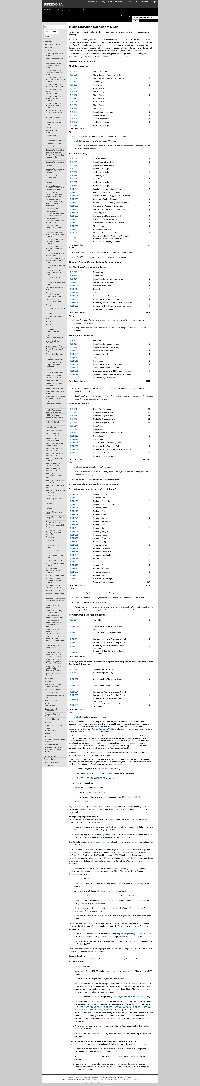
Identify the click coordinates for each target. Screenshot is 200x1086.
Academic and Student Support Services (53, 685)
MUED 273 (73, 565)
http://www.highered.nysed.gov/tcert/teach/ (134, 934)
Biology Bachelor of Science (53, 131)
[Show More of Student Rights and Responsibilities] (44, 728)
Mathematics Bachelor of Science (55, 393)
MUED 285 (73, 575)
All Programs (69, 10)
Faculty (48, 737)
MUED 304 (73, 639)
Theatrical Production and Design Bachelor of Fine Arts (55, 601)
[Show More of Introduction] (44, 47)
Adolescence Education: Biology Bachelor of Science (55, 66)
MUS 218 (73, 165)
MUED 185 (73, 525)
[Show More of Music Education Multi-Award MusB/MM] (44, 443)
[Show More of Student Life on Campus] (44, 725)
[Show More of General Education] (44, 718)
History (48, 369)
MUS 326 (73, 186)
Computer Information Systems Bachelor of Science (54, 272)
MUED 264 (73, 555)
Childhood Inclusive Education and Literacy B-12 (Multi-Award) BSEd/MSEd (55, 203)
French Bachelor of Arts (54, 354)
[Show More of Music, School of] (44, 426)
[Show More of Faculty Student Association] (44, 708)
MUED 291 (73, 213)
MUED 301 (73, 296)
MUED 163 (73, 501)
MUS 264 (73, 78)
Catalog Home (49, 759)
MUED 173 (73, 515)
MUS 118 (73, 112)
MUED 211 (73, 292)
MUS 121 (73, 85)
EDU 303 (72, 237)
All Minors (49, 678)
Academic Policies (52, 693)
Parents (102, 1077)
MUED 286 (73, 579)
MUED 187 (73, 531)
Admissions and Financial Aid (54, 697)
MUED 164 (73, 504)
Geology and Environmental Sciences (55, 358)
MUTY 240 (73, 233)
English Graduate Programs (52, 342)
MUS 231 (73, 82)
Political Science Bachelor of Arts (55, 518)
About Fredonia (105, 1079)
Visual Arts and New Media (53, 607)
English (49, 335)
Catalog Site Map (51, 762)
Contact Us (116, 1079)
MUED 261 (73, 545)
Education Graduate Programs (53, 325)
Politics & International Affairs (54, 513)
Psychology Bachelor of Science (54, 546)
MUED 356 (73, 226)
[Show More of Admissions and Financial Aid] (44, 695)
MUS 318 (73, 276)
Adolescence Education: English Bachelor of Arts (55, 85)
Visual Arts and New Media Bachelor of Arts (54, 617)
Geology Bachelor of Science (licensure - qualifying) (53, 364)
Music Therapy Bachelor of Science (55, 481)
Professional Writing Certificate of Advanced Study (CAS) (54, 532)
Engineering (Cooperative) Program (54, 331)
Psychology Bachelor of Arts (54, 541)
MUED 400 (73, 229)
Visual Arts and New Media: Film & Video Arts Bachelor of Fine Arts (55, 647)
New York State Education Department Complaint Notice (54, 750)
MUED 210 (73, 289)
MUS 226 (73, 172)
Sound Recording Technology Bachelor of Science (54, 570)
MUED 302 (73, 299)
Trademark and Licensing (130, 1079)
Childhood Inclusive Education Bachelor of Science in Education (54, 195)
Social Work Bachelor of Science (55, 564)
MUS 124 (73, 95)
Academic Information (53, 689)
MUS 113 (73, 341)
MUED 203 (73, 282)
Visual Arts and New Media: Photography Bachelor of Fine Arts (53, 661)
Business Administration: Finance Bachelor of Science (55, 157)
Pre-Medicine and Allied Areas (55, 526)
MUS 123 (73, 92)
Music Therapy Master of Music (55, 486)
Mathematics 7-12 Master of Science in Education (55, 398)
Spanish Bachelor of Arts (55, 575)
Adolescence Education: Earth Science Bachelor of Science (55, 79)
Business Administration (55, 147)
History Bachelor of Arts (54, 372)
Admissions (92, 2)
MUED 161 (73, 494)
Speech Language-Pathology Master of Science (53, 580)
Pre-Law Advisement (53, 522)
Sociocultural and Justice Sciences (55, 556)
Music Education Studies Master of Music (55, 454)
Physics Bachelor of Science (53, 508)
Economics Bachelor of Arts (54, 317)
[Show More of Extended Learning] (44, 700)
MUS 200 (73, 159)
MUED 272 (73, 562)
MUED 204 (73, 286)
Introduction (49, 47)
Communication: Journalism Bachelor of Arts (54, 227)
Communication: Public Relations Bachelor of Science (54, 241)
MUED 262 (73, 548)
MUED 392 (73, 306)
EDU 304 (72, 242)
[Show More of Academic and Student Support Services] (44, 684)
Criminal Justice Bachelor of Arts (55, 283)
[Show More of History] (44, 369)
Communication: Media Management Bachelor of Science (55, 234)
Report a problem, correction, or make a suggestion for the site (100, 1082)
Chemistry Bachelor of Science (54, 182)
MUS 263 (73, 75)
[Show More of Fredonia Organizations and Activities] (44, 703)
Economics (50, 313)
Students (118, 2)
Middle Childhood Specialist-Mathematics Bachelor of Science (54, 417)
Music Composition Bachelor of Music (53, 434)
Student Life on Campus (54, 725)
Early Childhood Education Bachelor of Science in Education (54, 294)
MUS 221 (73, 98)
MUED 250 (73, 192)
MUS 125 (73, 122)
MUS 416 (73, 347)
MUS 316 (73, 673)
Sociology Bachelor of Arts (55, 560)
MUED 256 (73, 209)
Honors (48, 722)
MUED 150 (73, 189)
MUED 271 (73, 558)
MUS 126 (73, 125)
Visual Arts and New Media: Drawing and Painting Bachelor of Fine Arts (55, 639)
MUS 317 (73, 272)
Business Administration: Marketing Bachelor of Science (55, 171)
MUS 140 (73, 423)
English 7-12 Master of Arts (54, 350)
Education (49, 321)
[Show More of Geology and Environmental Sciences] (44, 357)
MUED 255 (73, 206)
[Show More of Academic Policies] (44, 692)
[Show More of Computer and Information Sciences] (44, 265)
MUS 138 (73, 416)
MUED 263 (73, 552)
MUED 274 (73, 568)
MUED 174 (73, 518)
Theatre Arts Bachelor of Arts (55, 595)
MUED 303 (73, 219)
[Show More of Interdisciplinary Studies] (44, 380)
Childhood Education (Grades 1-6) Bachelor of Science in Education (55, 188)
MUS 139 (73, 419)
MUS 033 (73, 409)
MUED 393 (73, 647)
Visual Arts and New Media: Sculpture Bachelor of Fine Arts (53, 668)
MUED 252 (73, 199)
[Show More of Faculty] (44, 736)
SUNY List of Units (52, 745)
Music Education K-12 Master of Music (54, 449)
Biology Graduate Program (52, 137)
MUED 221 (73, 535)
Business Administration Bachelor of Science (55, 151)
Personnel (49, 733)
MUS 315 (73, 669)
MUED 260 (73, 542)
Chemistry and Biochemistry (51, 177)
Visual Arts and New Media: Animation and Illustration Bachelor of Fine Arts (54, 623)
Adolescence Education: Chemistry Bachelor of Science (55, 73)
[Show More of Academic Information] (44, 689)
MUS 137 (73, 412)
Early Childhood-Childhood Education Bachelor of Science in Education (54, 302)
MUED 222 (73, 538)
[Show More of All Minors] (44, 678)
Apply (103, 2)
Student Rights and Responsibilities (52, 729)
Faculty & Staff (131, 2)
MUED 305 (73, 643)
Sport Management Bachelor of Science (53, 586)
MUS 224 (73, 109)
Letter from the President (54, 44)
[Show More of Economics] (44, 313)
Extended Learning (52, 701)
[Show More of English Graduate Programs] (44, 340)
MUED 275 (73, 572)
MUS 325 (73, 182)
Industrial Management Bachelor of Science (54, 376)
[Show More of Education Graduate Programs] (44, 324)
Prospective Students (91, 1077)
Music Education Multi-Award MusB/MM (54, 444)
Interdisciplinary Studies (55, 381)
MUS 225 (73, 169)
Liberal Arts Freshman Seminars (54, 385)
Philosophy (50, 496)
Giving (129, 1077)
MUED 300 (73, 216)
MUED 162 (73, 498)
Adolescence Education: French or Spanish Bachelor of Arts (55, 91)
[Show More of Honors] (44, 721)
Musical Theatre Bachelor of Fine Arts (55, 491)
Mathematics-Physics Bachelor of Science (54, 403)
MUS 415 (73, 344)
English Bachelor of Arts (55, 338)
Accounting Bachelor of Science (54, 55)
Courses (48, 681)
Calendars (145, 2)
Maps (154, 2)
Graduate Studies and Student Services (53, 715)
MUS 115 (73, 71)
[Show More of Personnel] (44, 733)
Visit (110, 2)
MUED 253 (73, 202)
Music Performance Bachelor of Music (53, 464)
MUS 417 (73, 279)
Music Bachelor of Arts (54, 430)
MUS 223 (73, 105)
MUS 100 (73, 115)
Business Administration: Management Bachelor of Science (55, 164)
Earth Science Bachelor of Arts (55, 309)
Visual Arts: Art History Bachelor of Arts (54, 612)
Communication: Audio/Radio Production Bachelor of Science (55, 214)
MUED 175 (73, 521)
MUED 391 (73, 303)
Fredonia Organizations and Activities (54, 705)
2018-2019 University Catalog (53, 10)
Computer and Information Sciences (55, 266)
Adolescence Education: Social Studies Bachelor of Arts (55, 112)
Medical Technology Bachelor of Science (53, 411)
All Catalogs (48, 766)
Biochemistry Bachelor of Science (55, 123)
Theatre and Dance (53, 591)
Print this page (125, 16)
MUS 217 (73, 162)
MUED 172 (73, 511)
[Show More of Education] (44, 321)
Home (71, 1077)
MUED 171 (73, 508)
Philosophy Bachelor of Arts (54, 500)
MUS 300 (73, 179)
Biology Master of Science (55, 141)
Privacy (96, 1079)
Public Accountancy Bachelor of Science (53, 551)
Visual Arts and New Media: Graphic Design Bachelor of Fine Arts (54, 654)
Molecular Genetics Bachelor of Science (53, 423)
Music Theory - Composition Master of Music (54, 475)
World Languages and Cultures (54, 674)
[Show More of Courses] (44, 681)
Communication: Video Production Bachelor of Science (54, 248)
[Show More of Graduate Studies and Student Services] (44, 713)
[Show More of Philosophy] (44, 495)
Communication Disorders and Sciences (55, 254)
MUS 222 (73, 102)
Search (47, 36)
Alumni (122, 1077)
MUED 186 (73, 528)
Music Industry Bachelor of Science (55, 459)
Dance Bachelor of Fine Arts (54, 288)
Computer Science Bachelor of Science (53, 278)
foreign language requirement (99, 842)
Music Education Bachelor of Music (53, 439)
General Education (52, 719)
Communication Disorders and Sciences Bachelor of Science (55, 260)
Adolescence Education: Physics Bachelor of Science (55, 105)
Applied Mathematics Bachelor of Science (53, 118)
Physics (49, 504)
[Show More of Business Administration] (44, 146)
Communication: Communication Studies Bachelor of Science (55, 221)
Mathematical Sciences (54, 389)
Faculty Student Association (51, 710)
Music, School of (52, 427)
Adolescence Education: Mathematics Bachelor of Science (55, 98)
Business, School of (53, 144)
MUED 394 (73, 652)
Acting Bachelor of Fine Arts (54, 60)
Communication (52, 209)
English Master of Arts (54, 346)
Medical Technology (53, 407)
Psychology (50, 537)
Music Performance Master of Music (53, 469)
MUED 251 (73, 196)
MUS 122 (73, 88)
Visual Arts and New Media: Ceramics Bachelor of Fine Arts (53, 631)
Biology (49, 127)
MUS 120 (73, 119)
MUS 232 (73, 176)
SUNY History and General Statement (55, 741)
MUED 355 (73, 223)
